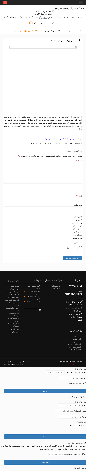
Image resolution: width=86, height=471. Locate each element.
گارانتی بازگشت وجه (12, 300)
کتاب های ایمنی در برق (50, 30)
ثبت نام (77, 368)
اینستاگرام (15, 332)
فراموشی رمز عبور (62, 8)
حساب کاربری (54, 23)
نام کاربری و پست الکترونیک (75, 372)
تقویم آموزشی (14, 289)
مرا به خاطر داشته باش (76, 383)
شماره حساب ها (13, 323)
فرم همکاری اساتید (12, 294)
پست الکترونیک (80, 411)
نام (80, 187)
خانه (80, 30)
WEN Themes (77, 361)
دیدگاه (79, 160)
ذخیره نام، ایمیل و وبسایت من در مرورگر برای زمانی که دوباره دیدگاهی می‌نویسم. (77, 227)
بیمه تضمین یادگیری (12, 297)
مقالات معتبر (15, 286)
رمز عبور (82, 378)
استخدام (16, 335)
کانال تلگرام (15, 329)
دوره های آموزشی (13, 292)
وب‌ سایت (78, 205)
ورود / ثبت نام (78, 8)
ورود (83, 368)
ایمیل (79, 196)
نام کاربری (81, 405)
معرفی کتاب (69, 30)
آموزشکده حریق (43, 13)
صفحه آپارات (15, 326)
